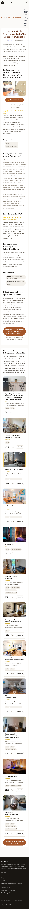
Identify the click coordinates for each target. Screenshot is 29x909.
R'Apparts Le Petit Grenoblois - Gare (10, 696)
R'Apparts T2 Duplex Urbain (14, 469)
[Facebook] (2, 904)
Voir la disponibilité (14, 100)
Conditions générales (6, 893)
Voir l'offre (9, 412)
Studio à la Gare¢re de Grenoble (11, 577)
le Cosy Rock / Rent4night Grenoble (11, 813)
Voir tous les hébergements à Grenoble (14, 842)
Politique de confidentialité (8, 890)
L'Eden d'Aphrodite (11, 776)
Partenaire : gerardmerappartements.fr (11, 883)
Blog (9, 17)
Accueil (3, 17)
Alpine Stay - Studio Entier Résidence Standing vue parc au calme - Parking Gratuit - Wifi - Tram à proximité (14, 396)
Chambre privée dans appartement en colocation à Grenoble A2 (13, 735)
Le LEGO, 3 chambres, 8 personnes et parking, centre (14, 658)
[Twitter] (6, 904)
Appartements (17, 17)
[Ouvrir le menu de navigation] (26, 2)
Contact (3, 880)
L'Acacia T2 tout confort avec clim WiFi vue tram (12, 436)
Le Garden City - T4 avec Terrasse (10, 507)
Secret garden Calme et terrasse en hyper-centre (13, 620)
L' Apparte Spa (9, 544)
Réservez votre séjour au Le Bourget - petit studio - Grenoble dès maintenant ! (14, 331)
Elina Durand (11, 40)
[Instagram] (9, 904)
